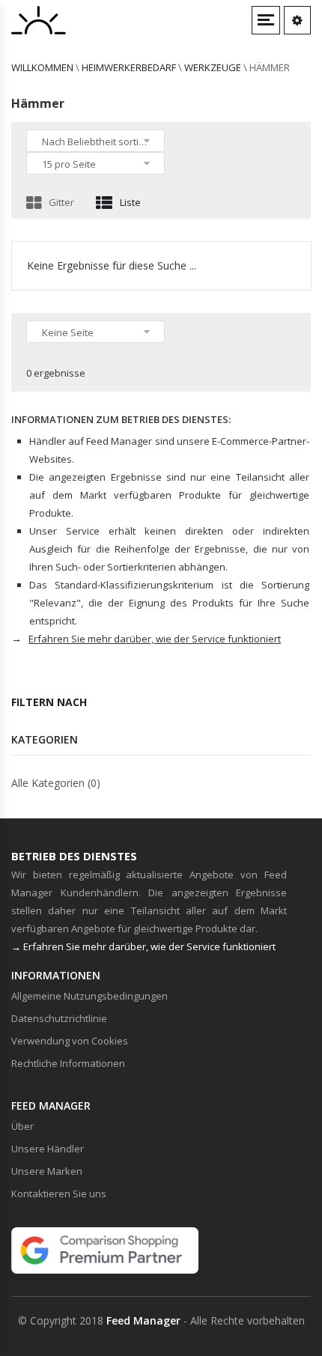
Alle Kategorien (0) (55, 783)
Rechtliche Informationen (68, 1063)
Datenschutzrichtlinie (59, 1018)
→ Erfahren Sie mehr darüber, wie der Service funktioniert (143, 946)
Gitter (61, 202)
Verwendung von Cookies (69, 1041)
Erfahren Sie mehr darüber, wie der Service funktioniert (154, 638)
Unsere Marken (46, 1171)
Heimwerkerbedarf (129, 67)
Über (22, 1126)
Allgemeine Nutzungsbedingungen (89, 996)
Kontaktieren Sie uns (58, 1193)
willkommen (42, 67)
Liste (130, 202)
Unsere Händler (47, 1148)
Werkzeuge (212, 67)
